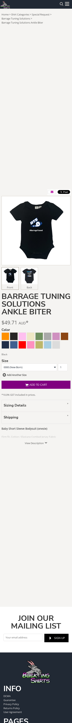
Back (29, 287)
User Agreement (12, 712)
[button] (61, 4)
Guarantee (9, 700)
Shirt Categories (20, 14)
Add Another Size (16, 375)
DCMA (7, 696)
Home (5, 14)
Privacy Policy (11, 704)
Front (10, 287)
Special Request (41, 14)
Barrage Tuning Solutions (16, 18)
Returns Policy (11, 708)
